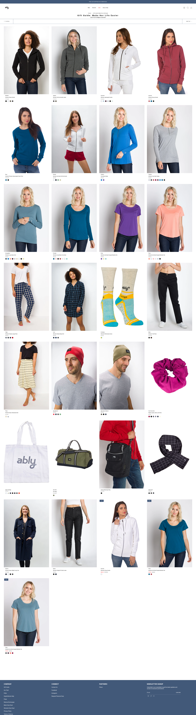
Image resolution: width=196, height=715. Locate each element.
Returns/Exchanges (9, 702)
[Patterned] (8, 493)
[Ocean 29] (6, 337)
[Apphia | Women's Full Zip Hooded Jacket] (74, 60)
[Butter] (60, 180)
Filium (101, 687)
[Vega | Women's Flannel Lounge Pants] (26, 297)
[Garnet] (12, 337)
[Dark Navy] (14, 493)
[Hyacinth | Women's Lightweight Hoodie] (121, 60)
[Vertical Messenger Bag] (121, 454)
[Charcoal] (12, 101)
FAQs (5, 693)
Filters (7, 21)
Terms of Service (8, 714)
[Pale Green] (23, 258)
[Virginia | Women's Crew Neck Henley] (169, 139)
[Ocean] (56, 337)
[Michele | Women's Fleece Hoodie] (26, 60)
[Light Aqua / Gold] (101, 337)
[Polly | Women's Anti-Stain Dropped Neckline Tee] (121, 218)
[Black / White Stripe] (153, 416)
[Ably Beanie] (74, 376)
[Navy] (56, 414)
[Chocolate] (12, 493)
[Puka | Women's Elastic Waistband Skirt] (26, 376)
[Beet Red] (155, 180)
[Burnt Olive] (10, 101)
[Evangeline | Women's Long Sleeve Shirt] (26, 218)
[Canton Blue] (66, 258)
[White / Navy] (8, 416)
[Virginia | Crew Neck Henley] (121, 139)
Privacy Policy (7, 711)
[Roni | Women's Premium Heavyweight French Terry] (26, 139)
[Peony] (56, 258)
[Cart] (191, 7)
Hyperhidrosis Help (9, 696)
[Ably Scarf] (169, 454)
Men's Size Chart (8, 705)
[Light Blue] (103, 101)
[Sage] (17, 258)
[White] (8, 101)
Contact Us (54, 687)
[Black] (6, 101)
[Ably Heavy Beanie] (121, 376)
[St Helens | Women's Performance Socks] (121, 297)
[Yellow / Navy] (6, 416)
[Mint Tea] (112, 101)
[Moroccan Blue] (151, 101)
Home (89, 13)
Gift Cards (6, 687)
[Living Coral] (10, 653)
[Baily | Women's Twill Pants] (169, 297)
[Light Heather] (108, 101)
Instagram (54, 693)
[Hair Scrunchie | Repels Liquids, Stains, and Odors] (169, 376)
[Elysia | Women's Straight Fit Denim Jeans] (74, 533)
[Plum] (149, 101)
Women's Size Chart (9, 708)
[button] (89, 8)
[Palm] (53, 495)
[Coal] (149, 493)
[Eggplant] (105, 101)
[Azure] (101, 180)
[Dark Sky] (151, 180)
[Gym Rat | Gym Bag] (74, 454)
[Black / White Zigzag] (155, 416)
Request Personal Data (58, 696)
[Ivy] (60, 414)
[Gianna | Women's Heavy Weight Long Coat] (26, 533)
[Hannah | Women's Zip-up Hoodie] (169, 60)
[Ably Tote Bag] (26, 454)
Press (5, 699)
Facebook (54, 690)
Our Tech (6, 690)
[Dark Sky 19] (10, 337)
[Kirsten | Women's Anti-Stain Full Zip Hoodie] (74, 139)
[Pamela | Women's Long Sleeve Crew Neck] (74, 218)
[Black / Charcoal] (151, 493)
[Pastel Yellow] (160, 416)
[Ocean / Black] (153, 493)
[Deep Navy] (56, 180)
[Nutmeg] (151, 337)
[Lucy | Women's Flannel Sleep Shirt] (74, 297)
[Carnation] (10, 258)
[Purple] (103, 180)
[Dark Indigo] (56, 574)
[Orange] (19, 493)
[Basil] (58, 180)
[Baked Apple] (53, 414)
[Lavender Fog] (62, 258)
